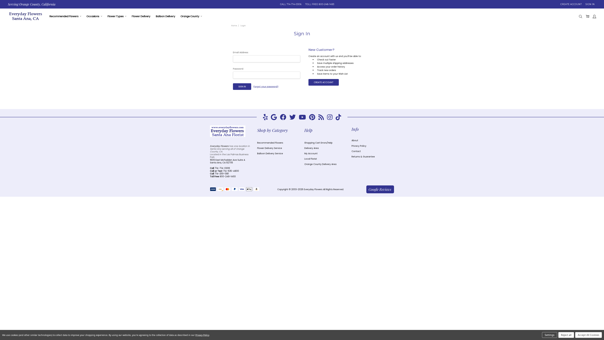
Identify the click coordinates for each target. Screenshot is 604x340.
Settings (549, 335)
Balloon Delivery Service (270, 153)
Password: (238, 68)
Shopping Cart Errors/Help (318, 142)
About (355, 140)
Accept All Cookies (588, 335)
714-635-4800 (224, 171)
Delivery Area (311, 148)
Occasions (93, 16)
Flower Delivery (141, 16)
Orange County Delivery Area (320, 164)
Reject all (566, 335)
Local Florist (310, 158)
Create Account (571, 4)
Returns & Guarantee (363, 156)
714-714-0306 (220, 168)
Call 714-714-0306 (290, 4)
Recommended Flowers (64, 16)
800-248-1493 (223, 176)
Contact (356, 151)
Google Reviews (380, 189)
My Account (311, 153)
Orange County (190, 16)
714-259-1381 (219, 173)
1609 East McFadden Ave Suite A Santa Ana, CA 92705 (227, 161)
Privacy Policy (359, 145)
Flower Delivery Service (269, 148)
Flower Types (115, 16)
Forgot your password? (266, 86)
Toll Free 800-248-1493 (319, 4)
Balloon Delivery (165, 16)
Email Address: (241, 52)
